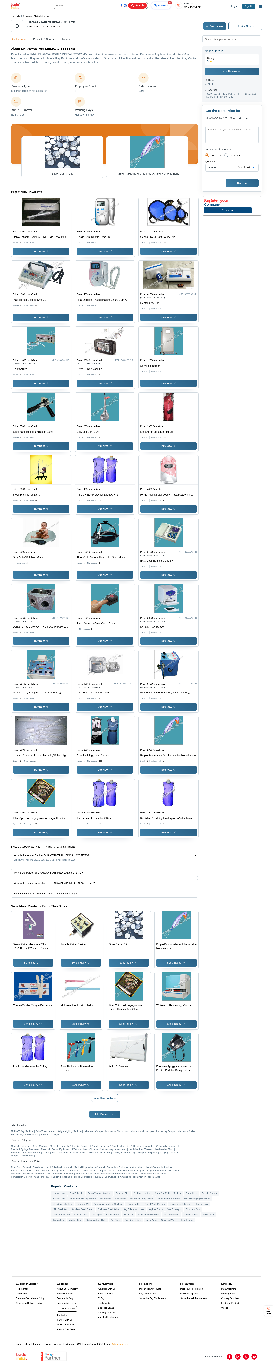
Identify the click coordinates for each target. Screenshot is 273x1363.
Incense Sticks (191, 1214)
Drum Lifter (191, 1193)
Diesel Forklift (134, 1204)
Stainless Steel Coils (96, 1220)
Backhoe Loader (141, 1193)
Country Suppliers (230, 1298)
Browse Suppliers (189, 1293)
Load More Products (105, 1098)
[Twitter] (246, 1356)
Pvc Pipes (115, 1220)
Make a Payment (65, 1324)
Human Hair (59, 1193)
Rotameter (105, 1198)
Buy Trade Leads (147, 1293)
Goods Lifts (58, 1220)
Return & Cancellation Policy (30, 1298)
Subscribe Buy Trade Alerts (152, 1298)
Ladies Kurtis (80, 1214)
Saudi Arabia (90, 1344)
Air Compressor (171, 1214)
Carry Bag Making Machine (168, 1193)
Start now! (228, 210)
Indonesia (70, 1344)
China (27, 1344)
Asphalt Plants (156, 1209)
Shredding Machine (62, 1204)
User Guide (21, 1293)
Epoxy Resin (202, 1204)
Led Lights (96, 1214)
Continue (242, 183)
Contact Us (62, 1315)
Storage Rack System (181, 1204)
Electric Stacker (209, 1193)
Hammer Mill (83, 1204)
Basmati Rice (122, 1193)
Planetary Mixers (61, 1214)
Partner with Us (64, 1319)
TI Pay (101, 1298)
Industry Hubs (228, 1293)
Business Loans (106, 1307)
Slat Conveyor (174, 1209)
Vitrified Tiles (75, 1220)
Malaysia (57, 1344)
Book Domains (105, 1293)
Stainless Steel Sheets (82, 1209)
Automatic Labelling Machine (108, 1204)
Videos (224, 1307)
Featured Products (230, 1303)
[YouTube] (254, 1356)
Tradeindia (15, 16)
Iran (108, 1344)
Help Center (22, 1289)
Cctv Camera (112, 1214)
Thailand (46, 1344)
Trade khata (104, 1303)
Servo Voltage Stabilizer (100, 1193)
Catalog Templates (107, 1312)
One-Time (215, 155)
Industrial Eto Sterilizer (168, 1198)
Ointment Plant (193, 1209)
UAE (79, 1344)
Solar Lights (208, 1214)
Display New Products (150, 1289)
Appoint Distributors (108, 1317)
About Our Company (67, 1289)
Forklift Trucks (76, 1193)
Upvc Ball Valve (169, 1220)
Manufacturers (228, 1289)
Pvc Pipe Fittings (133, 1220)
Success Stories (65, 1293)
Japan (19, 1344)
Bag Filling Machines (133, 1209)
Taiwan (36, 1344)
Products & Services (44, 39)
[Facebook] (229, 1356)
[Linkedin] (238, 1356)
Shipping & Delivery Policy (29, 1303)
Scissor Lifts (59, 1198)
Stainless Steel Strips (108, 1209)
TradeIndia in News (66, 1303)
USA (101, 1344)
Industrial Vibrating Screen (82, 1198)
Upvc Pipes (151, 1220)
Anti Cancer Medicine (148, 1214)
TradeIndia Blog (65, 1298)
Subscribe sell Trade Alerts (193, 1298)
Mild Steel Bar (60, 1209)
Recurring (235, 155)
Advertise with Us (106, 1289)
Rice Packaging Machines (197, 1198)
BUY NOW (39, 251)
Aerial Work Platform (155, 1204)
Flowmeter (120, 1198)
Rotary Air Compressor (141, 1198)
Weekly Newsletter (66, 1329)
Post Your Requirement (191, 1289)
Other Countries (120, 1344)
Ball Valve (128, 1214)
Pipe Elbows (187, 1220)
